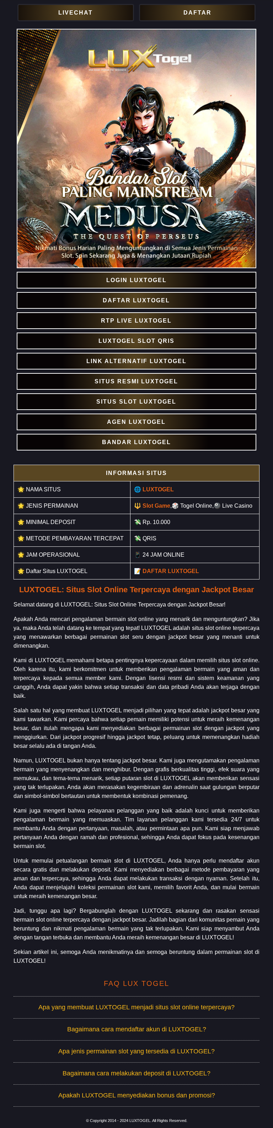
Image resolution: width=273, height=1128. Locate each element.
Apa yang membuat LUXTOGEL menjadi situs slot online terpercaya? (136, 1007)
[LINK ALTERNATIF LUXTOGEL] (136, 361)
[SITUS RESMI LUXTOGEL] (136, 381)
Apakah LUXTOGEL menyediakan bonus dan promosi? (136, 1095)
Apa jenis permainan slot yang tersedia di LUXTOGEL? (136, 1051)
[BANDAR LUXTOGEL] (136, 442)
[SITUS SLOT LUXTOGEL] (136, 401)
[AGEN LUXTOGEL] (136, 422)
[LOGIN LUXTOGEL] (136, 280)
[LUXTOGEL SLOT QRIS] (136, 341)
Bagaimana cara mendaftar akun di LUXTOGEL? (136, 1029)
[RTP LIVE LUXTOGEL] (136, 320)
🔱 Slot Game (152, 506)
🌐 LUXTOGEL (154, 489)
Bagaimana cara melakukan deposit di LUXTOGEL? (136, 1073)
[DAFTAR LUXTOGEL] (136, 300)
